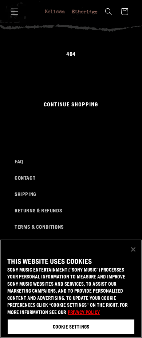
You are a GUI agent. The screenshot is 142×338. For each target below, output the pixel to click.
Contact (25, 177)
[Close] (133, 249)
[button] (15, 12)
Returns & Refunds (38, 210)
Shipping (25, 194)
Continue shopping (71, 104)
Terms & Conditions (39, 226)
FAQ (19, 161)
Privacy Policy (84, 312)
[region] (71, 288)
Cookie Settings (71, 326)
